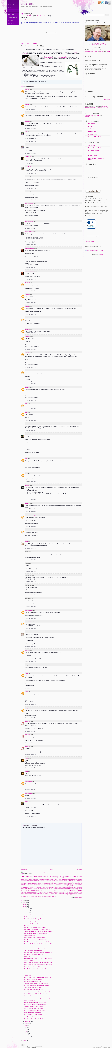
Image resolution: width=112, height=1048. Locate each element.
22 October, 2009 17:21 (30, 768)
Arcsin (103, 1046)
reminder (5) (67, 890)
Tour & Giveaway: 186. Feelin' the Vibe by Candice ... (38, 952)
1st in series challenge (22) (43, 876)
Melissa (27, 632)
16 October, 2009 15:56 (30, 571)
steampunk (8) (47, 893)
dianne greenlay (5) (59, 880)
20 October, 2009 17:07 (30, 661)
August (26, 1023)
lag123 (26, 473)
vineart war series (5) (39, 896)
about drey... (11, 23)
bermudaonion (28, 166)
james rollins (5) (38, 884)
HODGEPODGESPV (29, 203)
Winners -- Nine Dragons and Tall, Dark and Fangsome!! (38, 914)
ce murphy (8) (56, 879)
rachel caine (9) (45, 890)
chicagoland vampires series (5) (65, 879)
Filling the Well (92, 131)
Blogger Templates (96, 1047)
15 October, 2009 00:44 (30, 526)
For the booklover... (31, 44)
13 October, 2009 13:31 (30, 455)
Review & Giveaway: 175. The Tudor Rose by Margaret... (39, 993)
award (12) (28, 877)
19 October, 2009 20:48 (30, 618)
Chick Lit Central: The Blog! (95, 147)
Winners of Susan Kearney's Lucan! (33, 1008)
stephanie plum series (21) (64, 893)
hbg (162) (48, 883)
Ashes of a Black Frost (27, 15)
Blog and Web (106, 1047)
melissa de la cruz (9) (41, 887)
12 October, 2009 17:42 (30, 367)
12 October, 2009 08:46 (30, 118)
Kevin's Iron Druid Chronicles (99, 44)
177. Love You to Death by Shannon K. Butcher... (37, 985)
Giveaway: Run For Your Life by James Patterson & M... (38, 944)
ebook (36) (79, 880)
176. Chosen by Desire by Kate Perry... (34, 989)
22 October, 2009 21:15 (30, 816)
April (26, 1031)
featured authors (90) (69, 882)
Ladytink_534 (28, 156)
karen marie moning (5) (74, 884)
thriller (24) (45, 894)
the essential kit (92, 134)
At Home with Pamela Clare (95, 136)
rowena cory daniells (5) (41, 892)
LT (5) (80, 885)
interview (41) (24, 884)
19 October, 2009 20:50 (30, 628)
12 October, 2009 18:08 (30, 420)
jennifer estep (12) (59, 884)
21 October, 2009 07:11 (30, 718)
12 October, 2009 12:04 (30, 228)
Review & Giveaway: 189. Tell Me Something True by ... (38, 931)
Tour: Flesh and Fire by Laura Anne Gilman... (36, 933)
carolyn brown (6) (36, 879)
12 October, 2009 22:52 (30, 430)
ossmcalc (27, 329)
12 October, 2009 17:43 (30, 383)
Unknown (27, 89)
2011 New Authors (90, 116)
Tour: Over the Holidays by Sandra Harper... (35, 937)
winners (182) (50, 896)
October (27, 913)
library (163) (70, 885)
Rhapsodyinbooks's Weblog (95, 153)
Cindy (26, 673)
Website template (95, 1046)
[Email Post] (23, 82)
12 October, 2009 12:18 (30, 267)
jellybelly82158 (28, 610)
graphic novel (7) (35, 883)
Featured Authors (12, 4)
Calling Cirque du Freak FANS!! (32, 966)
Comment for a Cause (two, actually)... (34, 1006)
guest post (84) (42, 883)
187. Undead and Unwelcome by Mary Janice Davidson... (39, 941)
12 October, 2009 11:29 (30, 153)
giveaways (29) (24, 883)
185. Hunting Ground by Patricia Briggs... (34, 954)
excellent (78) (45, 882)
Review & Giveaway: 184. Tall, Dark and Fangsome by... (38, 958)
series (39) (76, 892)
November (27, 910)
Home (9, 1)
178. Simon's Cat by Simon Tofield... (33, 981)
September (28, 1021)
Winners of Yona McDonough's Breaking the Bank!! (37, 948)
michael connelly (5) (58, 887)
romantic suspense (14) (32, 892)
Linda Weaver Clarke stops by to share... (34, 1016)
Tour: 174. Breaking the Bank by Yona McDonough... (37, 998)
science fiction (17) (62, 892)
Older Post (79, 869)
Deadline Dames (92, 129)
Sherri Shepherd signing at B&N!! (32, 1012)
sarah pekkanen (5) (55, 892)
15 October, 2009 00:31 (30, 511)
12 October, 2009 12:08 (30, 244)
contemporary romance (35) (33, 880)
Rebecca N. (27, 721)
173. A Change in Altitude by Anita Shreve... (35, 1004)
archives (10, 20)
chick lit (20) (73, 879)
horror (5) (70, 883)
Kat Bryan (27, 503)
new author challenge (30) (54, 888)
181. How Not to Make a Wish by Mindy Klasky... (36, 968)
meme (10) (48, 887)
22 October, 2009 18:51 (30, 789)
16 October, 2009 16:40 (30, 581)
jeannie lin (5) (53, 884)
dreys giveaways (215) (70, 880)
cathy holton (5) (50, 879)
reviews (10, 11)
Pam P (26, 541)
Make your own (107, 99)
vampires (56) (25, 896)
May (26, 1029)
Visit (89, 241)
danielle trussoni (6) (42, 880)
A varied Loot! (27, 975)
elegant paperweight (49, 57)
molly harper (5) (70, 887)
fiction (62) (76, 881)
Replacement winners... (30, 916)
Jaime (26, 758)
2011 (24, 902)
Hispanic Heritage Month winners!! (33, 950)
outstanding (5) (65, 888)
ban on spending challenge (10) (37, 877)
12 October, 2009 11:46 (30, 173)
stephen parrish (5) (73, 893)
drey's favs (11, 14)
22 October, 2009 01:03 (30, 731)
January (27, 1038)
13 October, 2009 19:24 (30, 481)
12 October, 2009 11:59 (30, 200)
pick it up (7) (29, 890)
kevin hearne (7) (36, 885)
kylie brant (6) (55, 885)
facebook (101, 51)
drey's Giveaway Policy (27, 19)
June (26, 1027)
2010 (24, 904)
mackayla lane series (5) (26, 887)
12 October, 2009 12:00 (30, 218)
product (36, 81)
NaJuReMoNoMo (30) (44, 888)
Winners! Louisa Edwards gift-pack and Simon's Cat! (37, 991)
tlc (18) (49, 894)
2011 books (11, 8)
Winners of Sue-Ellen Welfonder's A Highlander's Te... (38, 977)
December (27, 908)
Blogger (101, 254)
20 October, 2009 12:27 (30, 646)
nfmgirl (26, 434)
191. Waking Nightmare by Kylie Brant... (34, 923)
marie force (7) (34, 887)
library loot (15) (76, 885)
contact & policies (12, 17)
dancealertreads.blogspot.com (32, 515)
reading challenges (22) (60, 890)
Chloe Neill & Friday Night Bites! (32, 987)
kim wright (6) (41, 885)
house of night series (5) (77, 883)
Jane (26, 458)
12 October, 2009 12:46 (30, 314)
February (27, 1036)
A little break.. (27, 956)
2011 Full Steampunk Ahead (92, 115)
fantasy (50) (61, 881)
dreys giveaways (30, 81)
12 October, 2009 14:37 (30, 349)
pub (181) (39, 890)
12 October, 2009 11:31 (30, 163)
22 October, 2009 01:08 (30, 754)
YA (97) (56, 896)
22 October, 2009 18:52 (30, 798)
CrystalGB (27, 282)
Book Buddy (34, 73)
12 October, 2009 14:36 (30, 332)
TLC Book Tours (92, 155)
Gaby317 (27, 801)
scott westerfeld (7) (70, 892)
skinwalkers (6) (28, 893)
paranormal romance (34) (73, 888)
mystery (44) (36, 888)
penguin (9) (25, 890)
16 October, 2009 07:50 (30, 548)
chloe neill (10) (78, 879)
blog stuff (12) (54, 877)
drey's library (27, 4)
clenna (26, 131)
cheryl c (27, 306)
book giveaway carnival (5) (76, 877)
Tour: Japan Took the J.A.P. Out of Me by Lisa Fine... (37, 929)
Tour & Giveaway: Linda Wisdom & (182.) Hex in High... (38, 964)
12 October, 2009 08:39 (30, 101)
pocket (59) (34, 890)
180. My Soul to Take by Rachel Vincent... (35, 971)
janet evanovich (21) (46, 884)
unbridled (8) (60, 894)
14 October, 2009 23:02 (30, 499)
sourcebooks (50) (35, 893)
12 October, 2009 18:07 (30, 408)
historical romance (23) (63, 883)
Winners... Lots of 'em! (30, 960)
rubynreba (27, 121)
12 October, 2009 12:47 (30, 326)
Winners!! (26, 925)
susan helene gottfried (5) (30, 894)
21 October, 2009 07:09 (30, 688)
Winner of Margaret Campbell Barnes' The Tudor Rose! (38, 946)
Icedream (27, 485)
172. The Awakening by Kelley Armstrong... (35, 1010)
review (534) (76, 890)
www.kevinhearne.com (91, 51)
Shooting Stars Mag (29, 248)
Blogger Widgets (78, 897)
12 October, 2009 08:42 (30, 109)
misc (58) (65, 887)
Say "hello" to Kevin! (99, 43)
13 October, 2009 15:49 (30, 470)
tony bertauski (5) (54, 894)
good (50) (30, 883)
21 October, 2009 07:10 (30, 704)
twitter (108, 51)
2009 (24, 907)
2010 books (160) (64, 876)
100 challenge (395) (29, 876)
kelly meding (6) (30, 885)
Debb (26, 403)
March (26, 1034)
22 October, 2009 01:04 (30, 743)
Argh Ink (90, 126)
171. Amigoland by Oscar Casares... (33, 1014)
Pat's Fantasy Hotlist (93, 150)
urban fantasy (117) (67, 894)
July (26, 1025)
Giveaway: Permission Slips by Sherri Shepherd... (37, 983)
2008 (24, 1040)
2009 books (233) (54, 876)
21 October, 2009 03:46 (30, 670)
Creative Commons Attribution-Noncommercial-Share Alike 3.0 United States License (96, 108)
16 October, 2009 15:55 (30, 559)
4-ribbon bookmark (63, 57)
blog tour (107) (60, 877)
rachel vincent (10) (52, 890)
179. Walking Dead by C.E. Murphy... (33, 979)
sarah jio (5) (49, 892)
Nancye (27, 650)
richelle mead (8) (24, 892)
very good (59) (31, 896)
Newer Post (24, 869)
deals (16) (49, 880)
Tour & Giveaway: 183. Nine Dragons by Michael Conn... (38, 962)
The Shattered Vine (42, 15)
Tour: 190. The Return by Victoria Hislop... (35, 927)
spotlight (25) (41, 893)
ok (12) (60, 888)
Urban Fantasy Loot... (30, 1000)
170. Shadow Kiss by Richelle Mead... (34, 1018)
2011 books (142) (74, 876)
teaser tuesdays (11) (39, 894)
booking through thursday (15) (27, 879)
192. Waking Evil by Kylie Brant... (32, 921)
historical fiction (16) (55, 883)
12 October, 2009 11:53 (30, 188)
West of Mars (91, 123)
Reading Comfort (65, 56)
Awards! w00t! (27, 996)
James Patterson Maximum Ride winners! (35, 1002)
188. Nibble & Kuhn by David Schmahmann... (36, 939)
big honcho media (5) (47, 877)
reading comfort (42, 81)
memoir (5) (52, 887)
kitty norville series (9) (49, 885)
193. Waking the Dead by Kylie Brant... (34, 919)
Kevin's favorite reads (99, 46)
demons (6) (53, 880)
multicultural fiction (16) (29, 888)
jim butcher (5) (66, 884)
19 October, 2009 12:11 (30, 595)
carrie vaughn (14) (43, 879)
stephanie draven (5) (55, 893)
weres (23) (45, 896)
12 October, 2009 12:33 (30, 291)
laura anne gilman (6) (62, 885)
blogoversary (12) (68, 877)
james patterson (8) (31, 884)
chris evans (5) (24, 880)
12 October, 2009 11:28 (30, 128)
